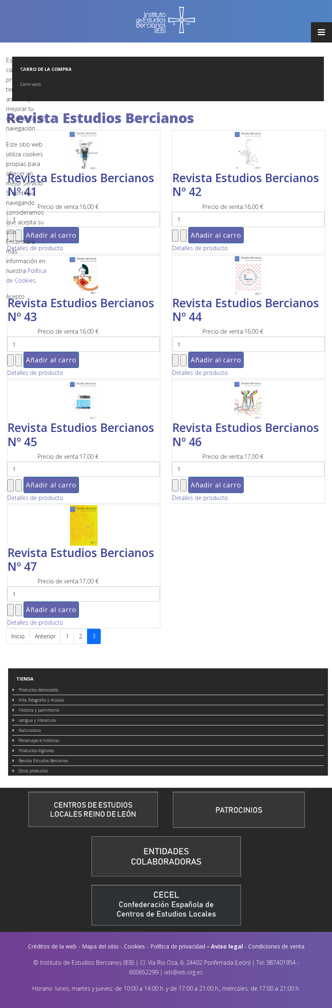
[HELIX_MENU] (321, 32)
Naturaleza (29, 730)
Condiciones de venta (276, 946)
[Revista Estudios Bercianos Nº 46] (248, 400)
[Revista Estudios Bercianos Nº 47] (83, 525)
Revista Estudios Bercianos (42, 760)
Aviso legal (227, 946)
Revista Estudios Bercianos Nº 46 (245, 434)
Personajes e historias (38, 740)
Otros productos (32, 771)
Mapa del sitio (100, 946)
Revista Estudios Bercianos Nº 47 (80, 559)
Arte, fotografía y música (40, 700)
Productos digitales (35, 750)
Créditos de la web (52, 946)
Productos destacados (37, 690)
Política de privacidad (177, 946)
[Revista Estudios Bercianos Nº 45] (83, 400)
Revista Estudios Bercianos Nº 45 (80, 434)
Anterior (45, 636)
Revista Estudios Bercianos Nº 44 (245, 309)
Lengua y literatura (36, 720)
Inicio (18, 636)
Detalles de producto (35, 372)
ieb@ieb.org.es (183, 972)
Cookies (134, 946)
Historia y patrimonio (38, 710)
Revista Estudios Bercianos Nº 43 (80, 309)
